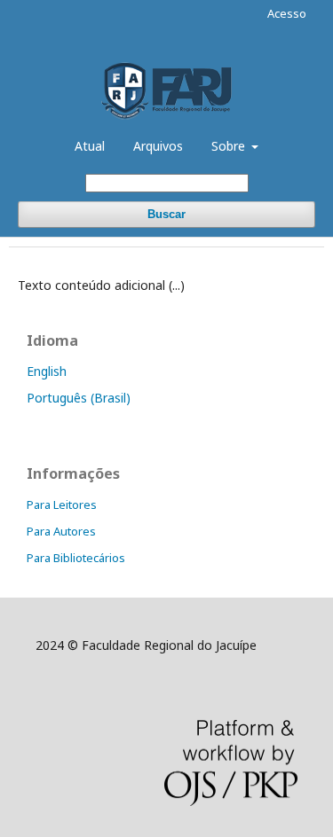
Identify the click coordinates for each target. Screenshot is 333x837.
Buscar (166, 214)
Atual (90, 145)
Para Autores (61, 531)
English (47, 371)
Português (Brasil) (79, 397)
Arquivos (158, 145)
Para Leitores (62, 504)
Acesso (286, 13)
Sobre (230, 145)
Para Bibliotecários (76, 558)
